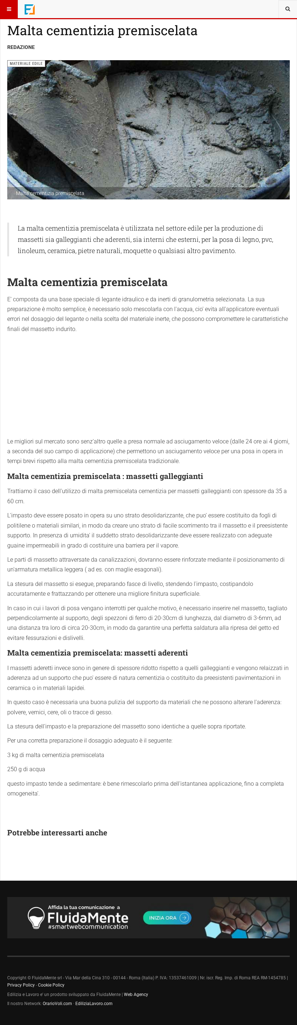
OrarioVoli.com (57, 1003)
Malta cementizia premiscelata (102, 30)
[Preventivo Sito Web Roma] (148, 917)
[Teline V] (29, 9)
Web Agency (136, 994)
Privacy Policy (21, 985)
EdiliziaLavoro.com (94, 1003)
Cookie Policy (51, 985)
